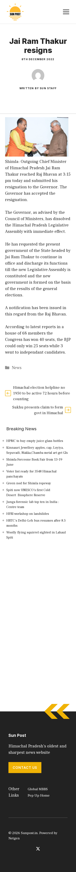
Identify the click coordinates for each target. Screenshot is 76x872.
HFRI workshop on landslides (27, 514)
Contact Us (25, 767)
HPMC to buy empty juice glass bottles (34, 441)
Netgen (14, 838)
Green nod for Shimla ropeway (28, 483)
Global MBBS (38, 789)
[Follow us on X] (38, 849)
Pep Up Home (39, 795)
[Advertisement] (38, 591)
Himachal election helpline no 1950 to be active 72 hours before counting (41, 393)
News (17, 368)
